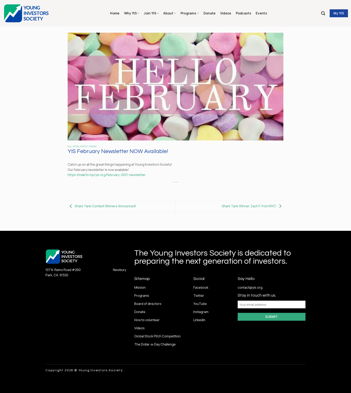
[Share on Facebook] (161, 189)
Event (84, 146)
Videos (225, 13)
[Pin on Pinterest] (183, 189)
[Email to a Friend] (175, 189)
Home (114, 13)
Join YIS (150, 13)
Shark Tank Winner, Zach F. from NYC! (249, 206)
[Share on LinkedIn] (190, 189)
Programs (188, 13)
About (168, 13)
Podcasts (243, 13)
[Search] (323, 13)
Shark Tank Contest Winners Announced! (105, 206)
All (70, 146)
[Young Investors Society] (26, 13)
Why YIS (130, 13)
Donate (210, 13)
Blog (76, 146)
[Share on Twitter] (168, 189)
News (92, 146)
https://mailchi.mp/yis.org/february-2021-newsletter (107, 175)
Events (261, 13)
